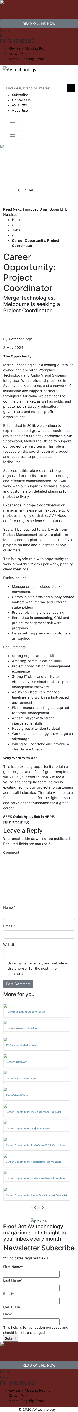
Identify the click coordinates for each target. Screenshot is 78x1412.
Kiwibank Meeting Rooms (29, 48)
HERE (49, 817)
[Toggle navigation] (11, 79)
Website (9, 944)
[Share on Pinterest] (44, 197)
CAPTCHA (11, 1307)
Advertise (20, 110)
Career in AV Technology (20, 1078)
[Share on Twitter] (34, 197)
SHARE (30, 190)
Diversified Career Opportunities (25, 1011)
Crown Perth (19, 54)
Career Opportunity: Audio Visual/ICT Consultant (35, 1145)
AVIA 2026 (20, 105)
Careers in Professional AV (21, 1028)
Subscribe (20, 95)
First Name (13, 1267)
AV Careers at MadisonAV (21, 1045)
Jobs (16, 230)
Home (17, 219)
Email (9, 926)
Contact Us (21, 100)
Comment (12, 852)
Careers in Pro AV (16, 1061)
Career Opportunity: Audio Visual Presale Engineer (36, 1178)
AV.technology (20, 339)
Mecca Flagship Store (26, 59)
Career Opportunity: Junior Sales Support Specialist (36, 1195)
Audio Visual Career (17, 1095)
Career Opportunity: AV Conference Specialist (33, 1111)
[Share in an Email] (54, 197)
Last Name (13, 1280)
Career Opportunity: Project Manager (28, 1128)
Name (9, 907)
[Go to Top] (58, 1409)
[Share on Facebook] (23, 197)
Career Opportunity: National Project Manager (33, 1161)
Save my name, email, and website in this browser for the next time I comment (38, 968)
